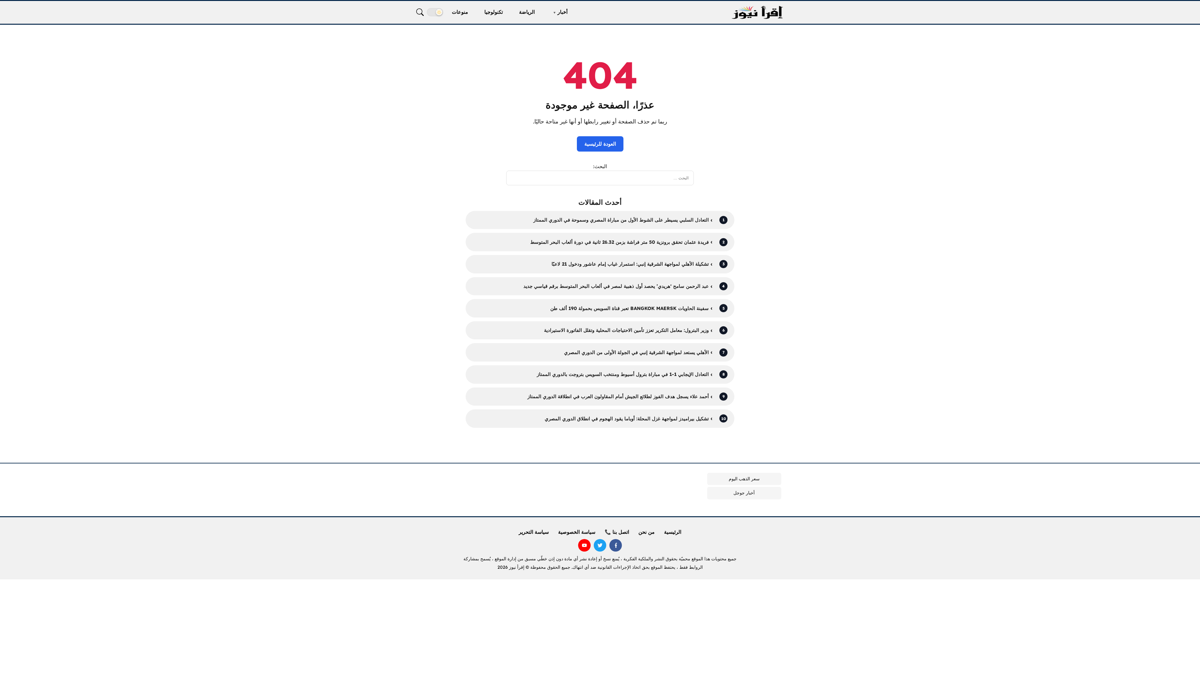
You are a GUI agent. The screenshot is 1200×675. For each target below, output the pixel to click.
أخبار (563, 12)
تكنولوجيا (493, 12)
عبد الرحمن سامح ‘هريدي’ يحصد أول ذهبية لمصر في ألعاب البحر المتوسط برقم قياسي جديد (616, 286)
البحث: (600, 166)
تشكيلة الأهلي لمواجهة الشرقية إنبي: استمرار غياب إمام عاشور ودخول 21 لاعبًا (630, 264)
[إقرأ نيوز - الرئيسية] (757, 12)
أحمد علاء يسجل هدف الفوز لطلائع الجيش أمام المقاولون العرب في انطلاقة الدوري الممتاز (618, 396)
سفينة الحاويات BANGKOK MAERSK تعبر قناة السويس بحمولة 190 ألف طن (629, 308)
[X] (600, 545)
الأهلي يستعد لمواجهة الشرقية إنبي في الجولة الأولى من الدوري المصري (636, 352)
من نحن (646, 532)
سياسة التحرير (534, 532)
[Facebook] (615, 545)
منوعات (460, 12)
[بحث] (420, 12)
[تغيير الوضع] (435, 12)
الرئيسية (672, 532)
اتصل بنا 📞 (617, 532)
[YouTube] (584, 545)
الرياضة (527, 12)
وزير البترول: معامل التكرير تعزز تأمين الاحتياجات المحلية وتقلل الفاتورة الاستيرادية (626, 330)
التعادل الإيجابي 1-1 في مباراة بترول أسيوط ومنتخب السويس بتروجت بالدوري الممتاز (623, 374)
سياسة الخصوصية (576, 532)
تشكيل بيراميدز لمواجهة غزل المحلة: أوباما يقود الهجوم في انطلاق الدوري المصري (627, 419)
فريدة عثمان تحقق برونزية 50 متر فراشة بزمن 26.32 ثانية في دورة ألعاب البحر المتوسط (619, 242)
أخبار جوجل (744, 493)
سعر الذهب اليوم (744, 479)
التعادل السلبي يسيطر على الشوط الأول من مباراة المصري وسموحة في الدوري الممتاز (621, 220)
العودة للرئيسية (600, 144)
